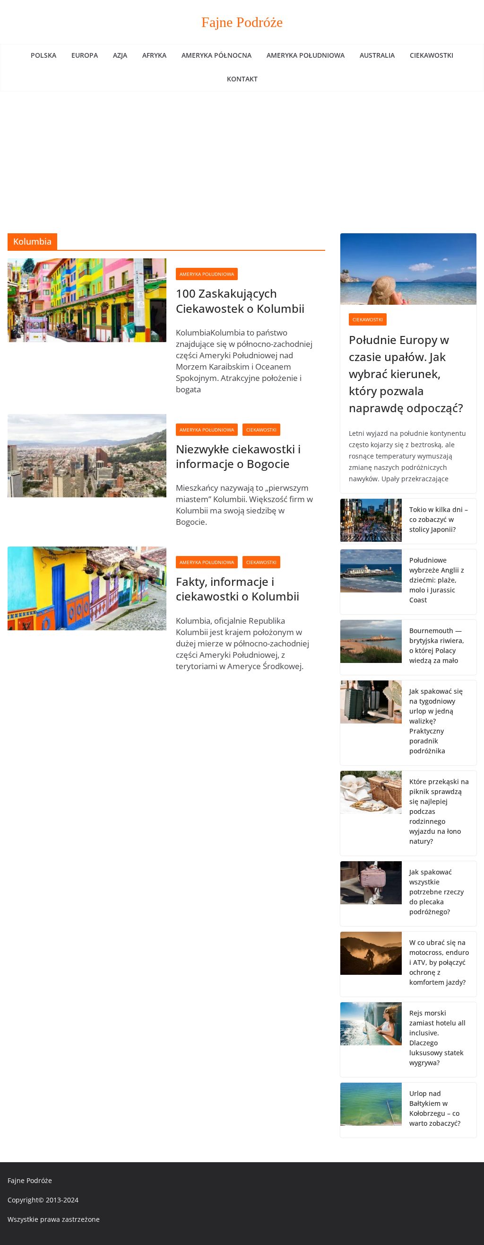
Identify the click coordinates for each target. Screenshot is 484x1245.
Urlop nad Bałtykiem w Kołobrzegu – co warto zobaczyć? (434, 1108)
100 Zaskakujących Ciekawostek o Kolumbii (240, 300)
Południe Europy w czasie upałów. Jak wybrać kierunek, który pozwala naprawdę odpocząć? (406, 373)
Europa (84, 55)
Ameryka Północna (216, 55)
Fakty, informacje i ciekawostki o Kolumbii (237, 589)
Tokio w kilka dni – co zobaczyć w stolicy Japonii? (438, 519)
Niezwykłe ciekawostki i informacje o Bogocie (238, 456)
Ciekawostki (431, 55)
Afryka (154, 55)
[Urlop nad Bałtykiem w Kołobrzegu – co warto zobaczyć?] (371, 1110)
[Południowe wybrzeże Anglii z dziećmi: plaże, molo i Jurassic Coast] (371, 581)
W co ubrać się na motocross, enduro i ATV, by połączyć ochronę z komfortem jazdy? (439, 962)
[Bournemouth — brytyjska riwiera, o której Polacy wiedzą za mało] (371, 647)
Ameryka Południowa (306, 55)
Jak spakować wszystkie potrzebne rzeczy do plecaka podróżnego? (436, 891)
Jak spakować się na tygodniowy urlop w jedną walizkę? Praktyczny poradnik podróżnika (436, 721)
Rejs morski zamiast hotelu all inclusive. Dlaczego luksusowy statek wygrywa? (437, 1037)
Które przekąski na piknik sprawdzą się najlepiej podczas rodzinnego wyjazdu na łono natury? (439, 811)
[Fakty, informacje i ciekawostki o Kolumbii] (87, 588)
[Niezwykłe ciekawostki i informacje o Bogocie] (87, 456)
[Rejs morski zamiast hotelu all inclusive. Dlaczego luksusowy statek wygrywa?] (371, 1039)
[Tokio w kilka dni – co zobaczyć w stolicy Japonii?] (371, 521)
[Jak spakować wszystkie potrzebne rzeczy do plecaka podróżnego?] (371, 893)
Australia (377, 55)
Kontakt (242, 78)
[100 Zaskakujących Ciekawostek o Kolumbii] (87, 300)
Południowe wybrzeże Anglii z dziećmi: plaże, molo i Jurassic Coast (436, 580)
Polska (43, 55)
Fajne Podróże (242, 22)
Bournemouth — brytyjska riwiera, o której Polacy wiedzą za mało (436, 645)
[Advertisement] (242, 162)
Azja (120, 55)
